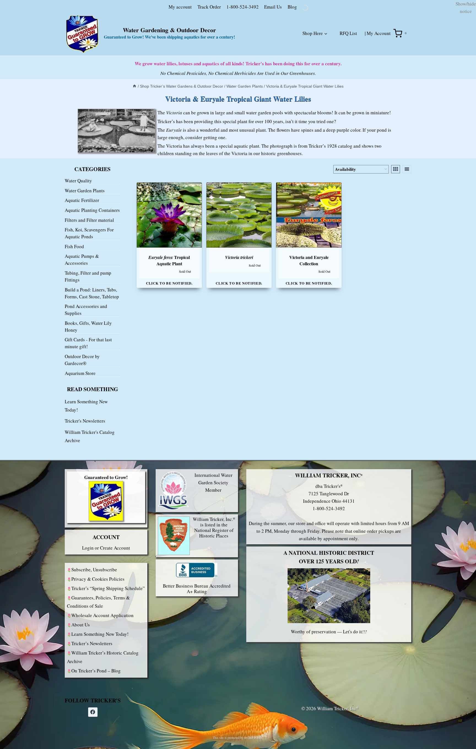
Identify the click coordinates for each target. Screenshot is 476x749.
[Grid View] (395, 209)
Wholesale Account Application (102, 655)
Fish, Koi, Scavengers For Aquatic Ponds (89, 273)
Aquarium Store (80, 413)
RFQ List (348, 73)
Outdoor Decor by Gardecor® (82, 399)
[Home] (123, 126)
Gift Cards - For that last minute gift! (88, 383)
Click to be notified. (169, 322)
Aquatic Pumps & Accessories (82, 299)
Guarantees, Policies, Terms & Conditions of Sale (98, 641)
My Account (379, 73)
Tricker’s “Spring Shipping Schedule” (108, 628)
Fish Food (74, 286)
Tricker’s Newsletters (91, 683)
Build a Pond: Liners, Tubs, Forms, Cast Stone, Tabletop (92, 332)
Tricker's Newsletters (85, 461)
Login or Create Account (106, 587)
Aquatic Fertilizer (82, 240)
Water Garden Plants (85, 230)
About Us (80, 664)
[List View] (406, 209)
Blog (263, 46)
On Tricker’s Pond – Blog (96, 710)
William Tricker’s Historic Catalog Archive (103, 696)
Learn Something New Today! (100, 673)
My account (151, 46)
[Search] (329, 47)
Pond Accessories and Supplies (86, 349)
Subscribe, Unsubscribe (94, 609)
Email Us (244, 46)
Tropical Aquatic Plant (169, 300)
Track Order (180, 46)
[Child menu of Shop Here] (305, 79)
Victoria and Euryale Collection (309, 300)
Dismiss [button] (461, 31)
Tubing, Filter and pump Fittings (88, 316)
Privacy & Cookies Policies (98, 618)
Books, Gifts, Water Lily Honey (88, 366)
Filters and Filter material (89, 259)
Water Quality (78, 220)
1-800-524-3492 (214, 46)
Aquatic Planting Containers (92, 250)
